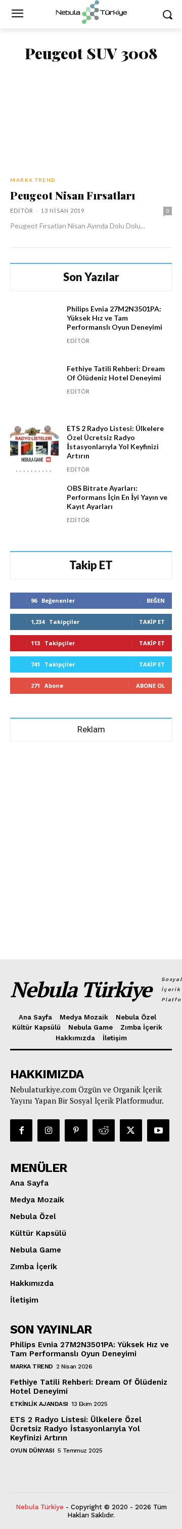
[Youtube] (158, 1130)
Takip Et (152, 621)
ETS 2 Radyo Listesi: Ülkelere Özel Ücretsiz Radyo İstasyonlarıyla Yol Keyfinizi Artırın (115, 442)
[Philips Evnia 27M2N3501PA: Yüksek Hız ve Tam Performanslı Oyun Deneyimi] (34, 328)
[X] (131, 1130)
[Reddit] (104, 1130)
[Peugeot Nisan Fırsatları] (91, 120)
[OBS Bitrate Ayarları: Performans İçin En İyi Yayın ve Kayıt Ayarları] (34, 508)
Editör (21, 210)
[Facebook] (21, 1130)
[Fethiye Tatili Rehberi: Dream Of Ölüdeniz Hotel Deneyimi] (34, 388)
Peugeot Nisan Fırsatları (72, 195)
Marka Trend (33, 179)
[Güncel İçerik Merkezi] (91, 12)
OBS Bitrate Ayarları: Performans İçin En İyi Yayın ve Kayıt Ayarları (117, 497)
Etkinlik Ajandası (39, 1403)
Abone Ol (150, 685)
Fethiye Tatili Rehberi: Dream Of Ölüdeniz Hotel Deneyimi (116, 373)
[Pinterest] (76, 1130)
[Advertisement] (91, 846)
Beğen (156, 600)
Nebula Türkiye (40, 1507)
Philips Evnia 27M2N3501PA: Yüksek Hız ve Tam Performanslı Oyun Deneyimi (114, 317)
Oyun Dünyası (32, 1450)
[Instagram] (48, 1130)
